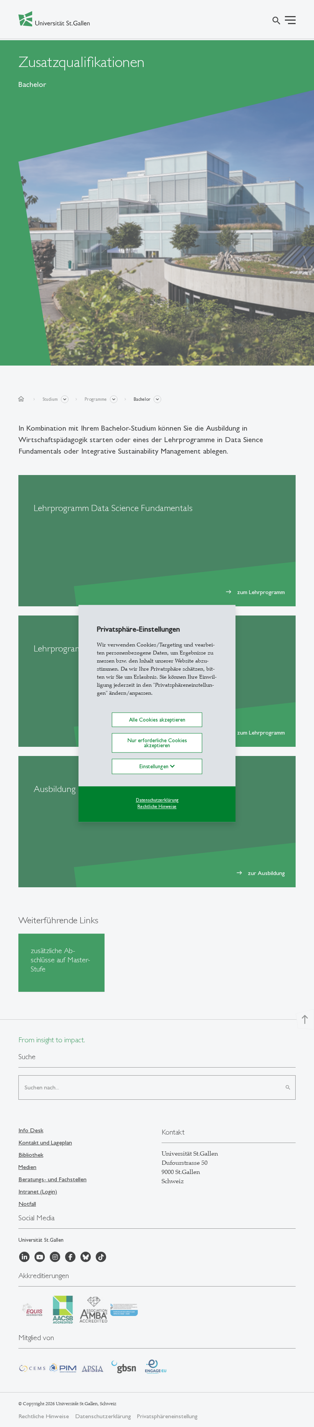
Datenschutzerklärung (157, 800)
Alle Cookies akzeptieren (157, 720)
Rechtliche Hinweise (157, 806)
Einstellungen (154, 766)
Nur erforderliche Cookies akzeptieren (157, 743)
